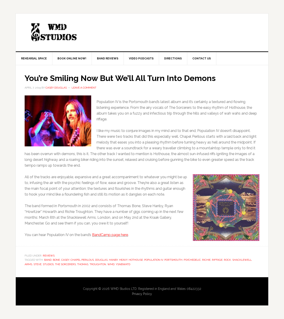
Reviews (49, 255)
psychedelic (192, 259)
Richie (206, 259)
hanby (113, 259)
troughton (98, 264)
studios (48, 264)
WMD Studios (53, 32)
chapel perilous (82, 259)
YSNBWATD (123, 264)
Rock (227, 259)
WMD (110, 264)
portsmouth (173, 259)
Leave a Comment (84, 87)
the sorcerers (65, 264)
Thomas (82, 264)
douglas (101, 259)
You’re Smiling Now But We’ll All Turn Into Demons (120, 78)
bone (56, 259)
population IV (153, 259)
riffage (217, 259)
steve (37, 264)
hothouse (136, 259)
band (47, 259)
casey (65, 259)
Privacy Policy (142, 294)
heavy (123, 259)
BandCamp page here (110, 235)
